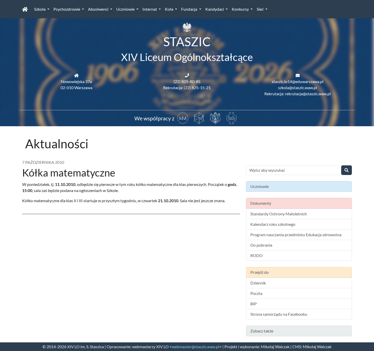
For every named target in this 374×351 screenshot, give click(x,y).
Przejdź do (259, 272)
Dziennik (258, 282)
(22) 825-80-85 (187, 81)
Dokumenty (260, 203)
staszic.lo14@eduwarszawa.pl (297, 81)
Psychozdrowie (67, 9)
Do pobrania (261, 245)
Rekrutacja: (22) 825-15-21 (187, 87)
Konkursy (241, 9)
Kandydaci (215, 9)
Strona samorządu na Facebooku (278, 314)
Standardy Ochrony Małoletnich (278, 213)
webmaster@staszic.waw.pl (195, 346)
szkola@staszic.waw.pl (297, 87)
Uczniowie (125, 9)
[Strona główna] (25, 9)
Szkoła (40, 9)
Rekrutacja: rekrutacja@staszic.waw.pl (297, 93)
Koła (169, 9)
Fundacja (189, 9)
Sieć (260, 9)
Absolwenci (98, 9)
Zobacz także (261, 330)
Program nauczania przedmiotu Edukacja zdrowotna (295, 234)
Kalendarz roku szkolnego (272, 224)
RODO (256, 255)
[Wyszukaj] (346, 170)
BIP (253, 303)
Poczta (256, 293)
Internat (150, 9)
